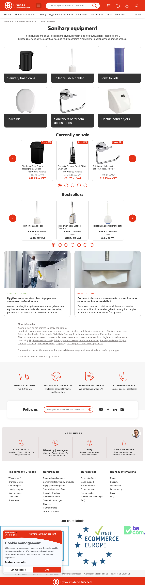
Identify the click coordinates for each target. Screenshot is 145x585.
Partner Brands (50, 507)
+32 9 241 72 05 (21, 449)
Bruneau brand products (54, 478)
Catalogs (47, 504)
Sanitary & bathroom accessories (80, 334)
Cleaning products (27, 343)
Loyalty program (16, 489)
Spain (112, 493)
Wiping (122, 340)
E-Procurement (88, 485)
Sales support (87, 482)
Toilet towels (46, 334)
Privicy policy (36, 574)
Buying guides (87, 493)
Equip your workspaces (54, 485)
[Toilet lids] (25, 100)
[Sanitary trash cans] (25, 60)
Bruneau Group (15, 482)
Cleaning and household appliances (85, 343)
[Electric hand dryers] (119, 100)
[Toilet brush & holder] (72, 60)
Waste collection (46, 343)
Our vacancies (15, 493)
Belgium (114, 482)
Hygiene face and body (41, 340)
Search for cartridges (52, 500)
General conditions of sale (96, 574)
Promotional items (51, 496)
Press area (13, 500)
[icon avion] (89, 409)
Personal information (71, 574)
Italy (112, 496)
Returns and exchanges (92, 496)
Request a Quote (89, 478)
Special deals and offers (54, 489)
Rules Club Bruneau (120, 574)
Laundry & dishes (109, 340)
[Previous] (12, 158)
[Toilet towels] (119, 60)
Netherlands (115, 485)
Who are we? (14, 478)
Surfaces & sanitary (89, 340)
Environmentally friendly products (58, 482)
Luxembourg (116, 489)
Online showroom (51, 511)
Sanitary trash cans (116, 331)
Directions (13, 496)
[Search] (94, 6)
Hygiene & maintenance (114, 337)
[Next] (132, 158)
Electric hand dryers (110, 334)
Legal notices (21, 574)
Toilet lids (58, 334)
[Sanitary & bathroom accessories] (72, 100)
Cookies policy (52, 574)
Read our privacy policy (16, 562)
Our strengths (14, 485)
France (113, 478)
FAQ (83, 500)
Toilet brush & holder (28, 334)
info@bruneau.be (22, 454)
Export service (87, 489)
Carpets (60, 343)
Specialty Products (51, 493)
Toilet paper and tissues (66, 340)
